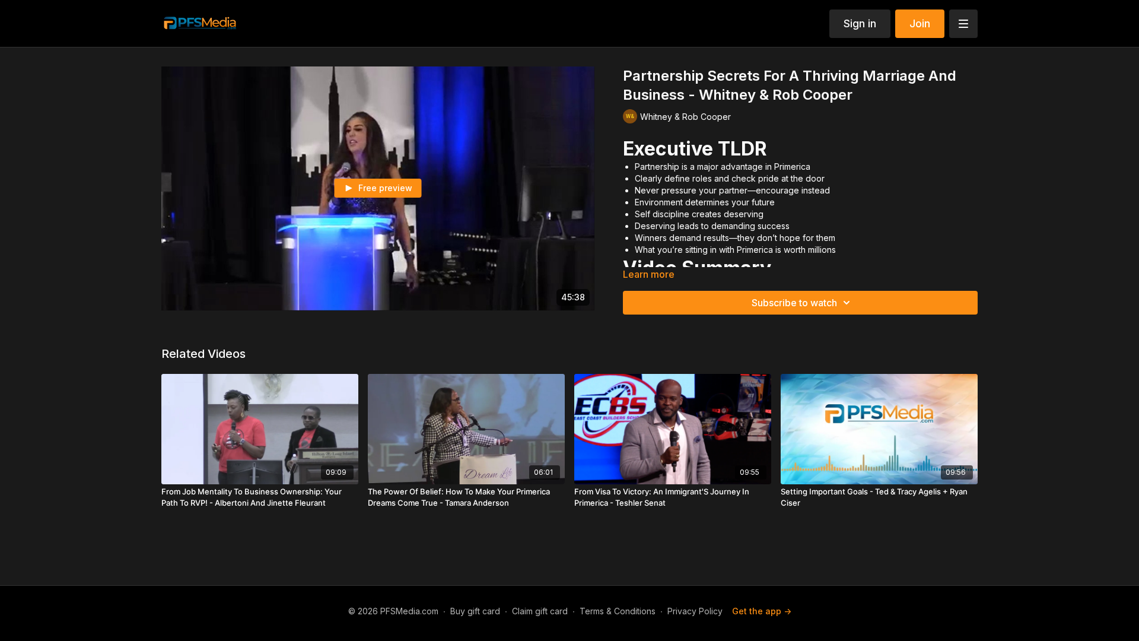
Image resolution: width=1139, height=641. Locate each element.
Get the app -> (761, 611)
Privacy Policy (695, 611)
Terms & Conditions (618, 611)
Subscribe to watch (794, 303)
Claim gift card (540, 611)
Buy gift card (475, 611)
